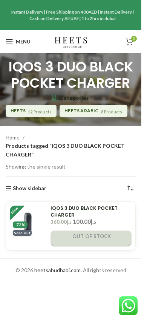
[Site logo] (71, 41)
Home (13, 137)
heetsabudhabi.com (57, 270)
